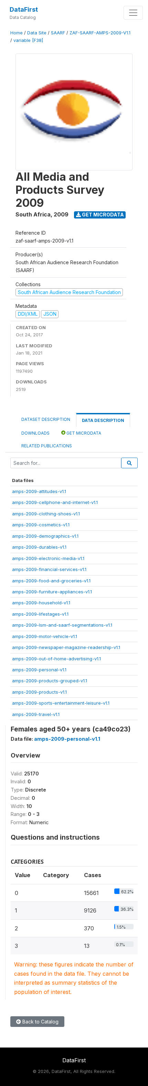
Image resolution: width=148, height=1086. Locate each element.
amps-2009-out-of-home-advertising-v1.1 (56, 658)
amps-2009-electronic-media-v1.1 (48, 558)
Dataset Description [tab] (45, 419)
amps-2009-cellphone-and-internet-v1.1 (55, 502)
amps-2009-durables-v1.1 (39, 547)
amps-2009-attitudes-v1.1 (39, 491)
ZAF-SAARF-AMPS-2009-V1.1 (100, 32)
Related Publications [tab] (46, 445)
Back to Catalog (40, 1022)
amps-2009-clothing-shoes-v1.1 (46, 513)
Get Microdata (102, 214)
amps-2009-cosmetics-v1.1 (41, 524)
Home (16, 32)
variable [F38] (28, 40)
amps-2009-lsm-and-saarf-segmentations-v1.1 (62, 625)
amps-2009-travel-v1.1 (36, 714)
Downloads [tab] (35, 433)
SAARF (58, 32)
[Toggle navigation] (133, 13)
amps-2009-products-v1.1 (39, 692)
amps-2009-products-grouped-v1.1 (49, 680)
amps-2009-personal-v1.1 (39, 669)
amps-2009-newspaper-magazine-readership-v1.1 (66, 647)
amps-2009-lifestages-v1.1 (40, 614)
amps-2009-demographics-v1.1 (45, 536)
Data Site (36, 32)
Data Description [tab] (103, 420)
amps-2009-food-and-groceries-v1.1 (51, 580)
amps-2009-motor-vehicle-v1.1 (44, 636)
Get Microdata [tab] (83, 433)
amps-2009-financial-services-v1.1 (49, 569)
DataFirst (24, 9)
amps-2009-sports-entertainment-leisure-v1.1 (60, 703)
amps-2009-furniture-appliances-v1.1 (52, 591)
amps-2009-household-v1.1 (41, 602)
